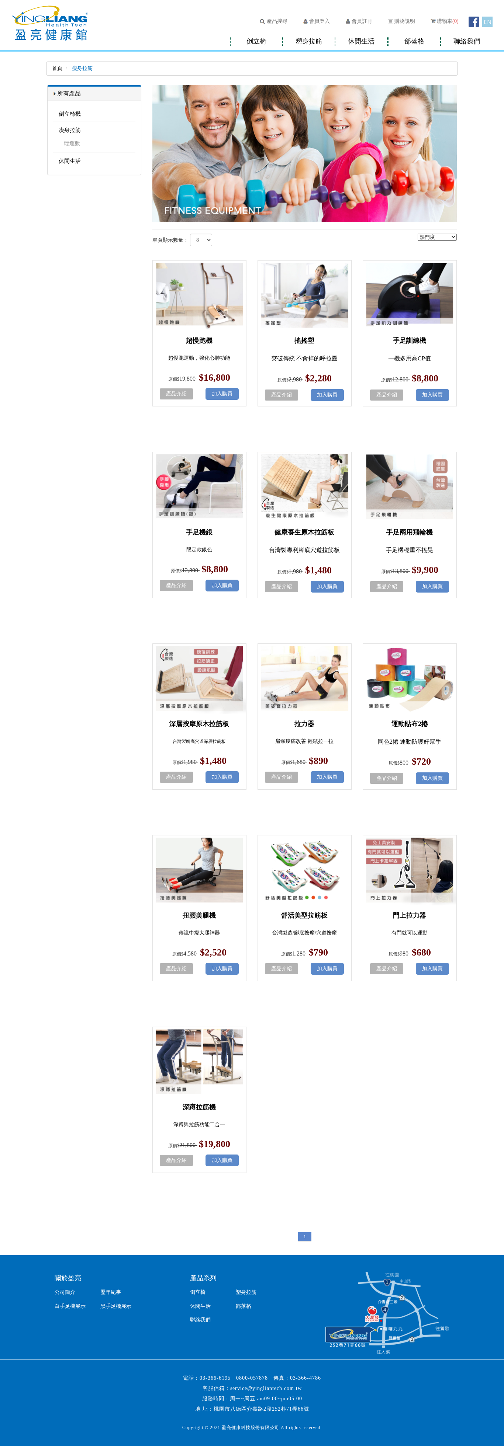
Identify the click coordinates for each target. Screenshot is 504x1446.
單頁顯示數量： (170, 240)
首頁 (57, 68)
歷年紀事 (110, 1292)
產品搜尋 (277, 21)
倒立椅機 (70, 114)
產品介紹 (176, 394)
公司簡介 (65, 1292)
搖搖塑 (304, 340)
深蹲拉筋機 (199, 1107)
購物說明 (404, 21)
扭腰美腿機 (199, 915)
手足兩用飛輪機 (409, 532)
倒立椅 (256, 41)
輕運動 (72, 143)
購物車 (448, 21)
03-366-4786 (305, 1378)
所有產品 (69, 93)
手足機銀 (199, 532)
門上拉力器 (409, 915)
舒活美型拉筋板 (304, 915)
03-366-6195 (215, 1378)
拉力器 (304, 723)
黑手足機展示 (115, 1306)
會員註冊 (362, 21)
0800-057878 (252, 1378)
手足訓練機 (409, 340)
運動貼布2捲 (409, 723)
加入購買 (222, 394)
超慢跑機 (199, 340)
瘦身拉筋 (70, 130)
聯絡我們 (466, 41)
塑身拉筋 (309, 41)
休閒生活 (361, 41)
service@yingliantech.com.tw (266, 1388)
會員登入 (319, 21)
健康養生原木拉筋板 (304, 532)
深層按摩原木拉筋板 (199, 723)
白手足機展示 (70, 1306)
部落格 (414, 41)
